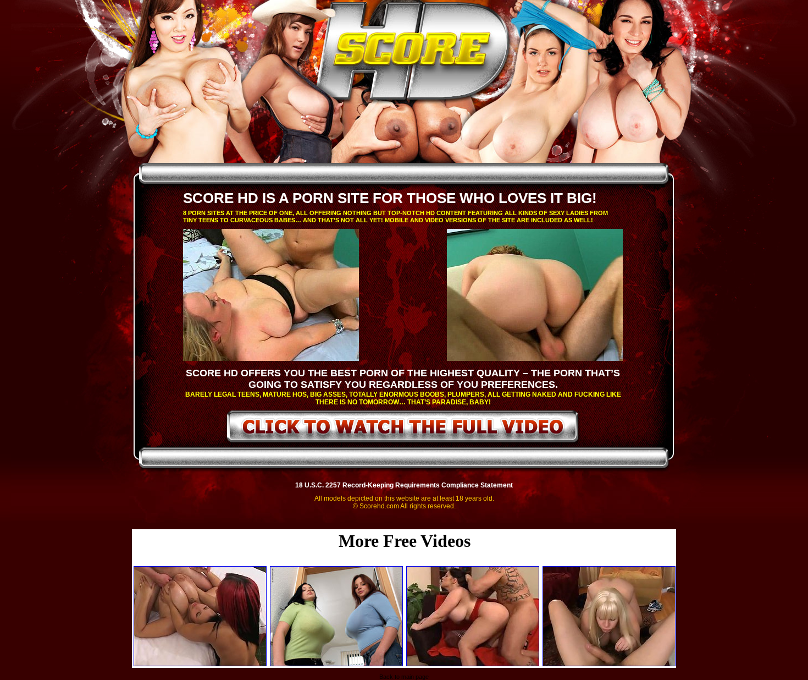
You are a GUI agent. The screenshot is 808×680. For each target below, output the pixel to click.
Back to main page (404, 676)
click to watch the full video (403, 428)
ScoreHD (413, 54)
